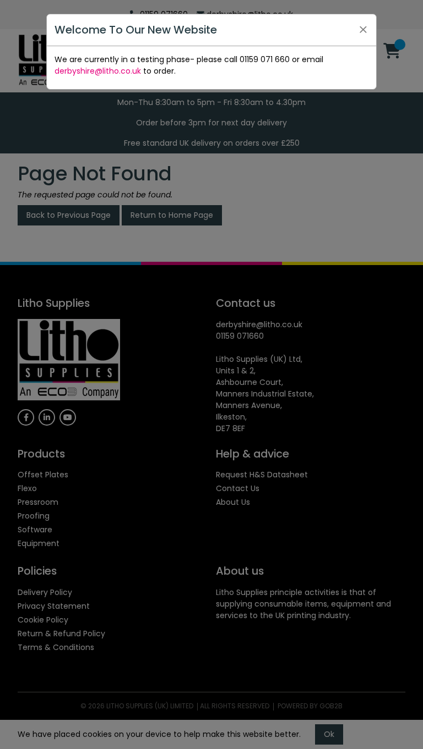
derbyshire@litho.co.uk (98, 70)
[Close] (363, 29)
